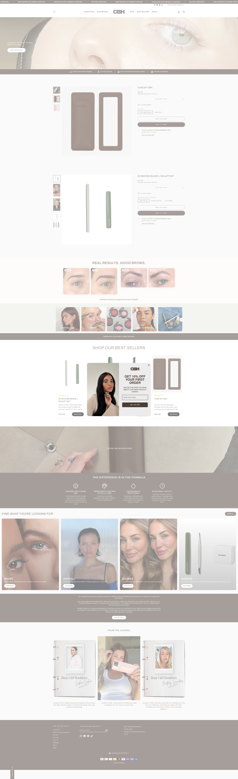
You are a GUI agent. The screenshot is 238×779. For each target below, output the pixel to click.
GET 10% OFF (135, 405)
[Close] (149, 365)
